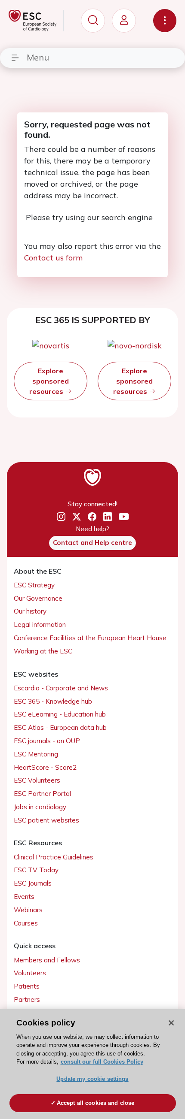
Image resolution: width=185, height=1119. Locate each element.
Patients (27, 986)
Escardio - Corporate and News (61, 688)
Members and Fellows (47, 960)
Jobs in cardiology (40, 807)
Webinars (28, 910)
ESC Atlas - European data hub (60, 727)
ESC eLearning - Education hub (60, 714)
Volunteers (30, 973)
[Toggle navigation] (164, 20)
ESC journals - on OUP (47, 741)
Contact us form (53, 258)
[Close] (171, 1022)
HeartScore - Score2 (45, 767)
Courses (26, 923)
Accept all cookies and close (96, 1103)
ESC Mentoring (36, 754)
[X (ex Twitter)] (76, 516)
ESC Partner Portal (42, 793)
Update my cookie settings (92, 1079)
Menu (38, 57)
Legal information (40, 624)
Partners (27, 999)
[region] (92, 1064)
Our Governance (38, 598)
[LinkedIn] (107, 516)
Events (24, 896)
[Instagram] (61, 516)
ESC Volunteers (37, 780)
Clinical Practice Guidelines (53, 857)
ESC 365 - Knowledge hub (53, 701)
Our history (30, 611)
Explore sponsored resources (49, 381)
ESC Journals (33, 883)
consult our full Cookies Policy (102, 1062)
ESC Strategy (34, 585)
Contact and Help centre (92, 542)
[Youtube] (124, 516)
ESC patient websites (46, 820)
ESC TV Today (36, 870)
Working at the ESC (43, 651)
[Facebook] (92, 516)
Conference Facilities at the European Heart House (90, 638)
